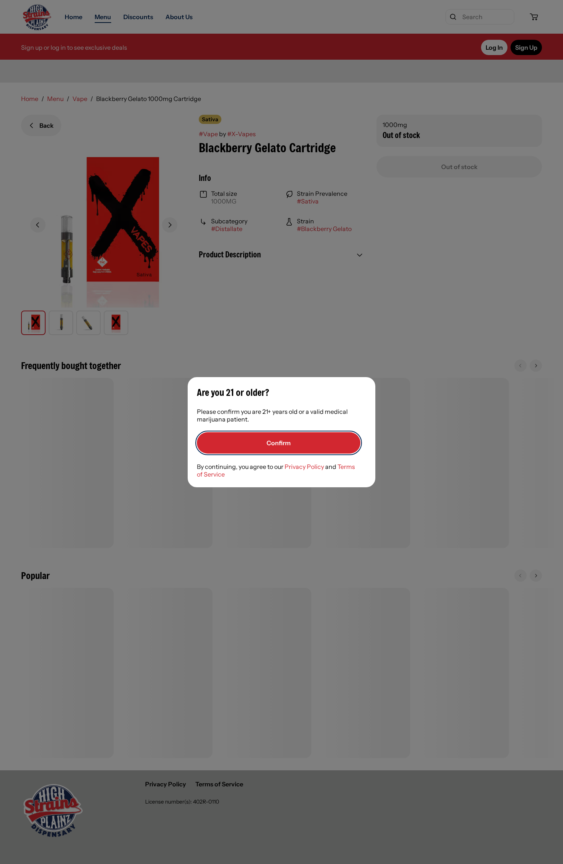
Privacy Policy (304, 466)
